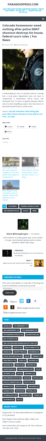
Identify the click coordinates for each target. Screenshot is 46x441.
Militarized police (11, 211)
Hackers (33, 361)
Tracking (25, 395)
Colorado (12, 206)
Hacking (8, 365)
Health (20, 365)
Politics (29, 382)
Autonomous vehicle (13, 335)
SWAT (35, 211)
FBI (27, 356)
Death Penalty (32, 348)
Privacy (8, 387)
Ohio (27, 378)
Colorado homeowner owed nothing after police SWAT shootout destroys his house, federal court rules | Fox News (22, 114)
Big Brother (32, 335)
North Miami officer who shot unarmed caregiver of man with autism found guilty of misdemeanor (10, 172)
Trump (37, 395)
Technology (10, 395)
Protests (21, 387)
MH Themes (37, 438)
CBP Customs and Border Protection (20, 343)
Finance (37, 356)
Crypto (18, 348)
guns (22, 361)
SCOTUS (20, 391)
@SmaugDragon (22, 45)
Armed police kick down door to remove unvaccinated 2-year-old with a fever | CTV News (30, 172)
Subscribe (9, 293)
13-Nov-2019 (8, 45)
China (7, 348)
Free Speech (10, 361)
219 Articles (35, 234)
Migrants (30, 374)
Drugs (7, 352)
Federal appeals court (30, 206)
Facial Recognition (12, 356)
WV (19, 400)
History (31, 365)
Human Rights (25, 369)
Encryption (20, 352)
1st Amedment (20, 326)
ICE (38, 369)
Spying (31, 391)
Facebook (34, 352)
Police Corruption (12, 382)
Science (8, 391)
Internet (9, 374)
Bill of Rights (10, 339)
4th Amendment (29, 330)
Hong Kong (9, 369)
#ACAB (7, 326)
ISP (19, 374)
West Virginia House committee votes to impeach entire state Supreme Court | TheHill (10, 195)
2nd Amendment (11, 330)
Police (25, 211)
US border (9, 400)
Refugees (33, 387)
